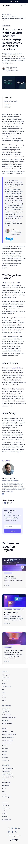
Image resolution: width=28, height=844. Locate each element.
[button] (14, 1)
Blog (3, 791)
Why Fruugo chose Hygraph (10, 101)
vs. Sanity (4, 811)
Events (4, 788)
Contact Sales (5, 678)
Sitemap (4, 700)
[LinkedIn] (12, 828)
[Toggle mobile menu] (24, 5)
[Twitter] (8, 828)
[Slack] (12, 831)
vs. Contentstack (6, 819)
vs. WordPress (5, 805)
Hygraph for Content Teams (9, 734)
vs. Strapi (4, 813)
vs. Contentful (5, 808)
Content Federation (7, 714)
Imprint (4, 698)
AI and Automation (6, 743)
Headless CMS (15, 368)
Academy (4, 779)
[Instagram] (19, 828)
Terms (3, 692)
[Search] (22, 5)
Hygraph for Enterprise (7, 740)
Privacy (4, 695)
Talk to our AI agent (6, 686)
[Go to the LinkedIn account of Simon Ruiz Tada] (3, 494)
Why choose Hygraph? (7, 731)
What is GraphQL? (6, 771)
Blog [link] (3, 14)
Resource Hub (5, 785)
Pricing (4, 754)
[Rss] (15, 831)
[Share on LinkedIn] (5, 503)
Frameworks (5, 720)
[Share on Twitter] (8, 503)
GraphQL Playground (7, 723)
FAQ (3, 689)
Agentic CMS (5, 712)
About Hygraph (7, 104)
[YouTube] (15, 828)
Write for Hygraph (6, 797)
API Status (4, 760)
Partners (4, 751)
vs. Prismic (4, 816)
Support (4, 683)
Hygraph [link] (9, 14)
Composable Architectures (8, 717)
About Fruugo (7, 107)
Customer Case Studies (8, 777)
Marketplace (5, 748)
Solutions (4, 794)
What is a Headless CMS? (8, 768)
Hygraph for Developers (8, 737)
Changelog (5, 757)
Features (4, 745)
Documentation (6, 782)
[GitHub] (8, 831)
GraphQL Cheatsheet (7, 774)
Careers (4, 680)
